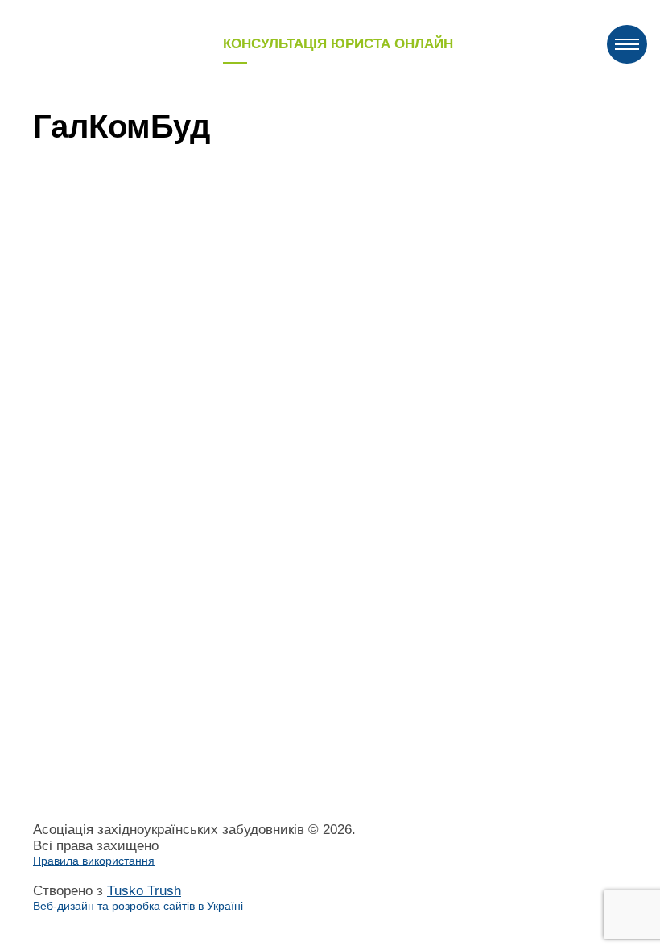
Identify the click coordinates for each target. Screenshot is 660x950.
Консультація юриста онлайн (338, 44)
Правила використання (94, 860)
